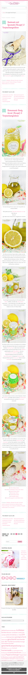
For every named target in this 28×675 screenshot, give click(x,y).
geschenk (11, 639)
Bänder (9, 632)
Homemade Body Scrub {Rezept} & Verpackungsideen (12, 113)
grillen (8, 648)
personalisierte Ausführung (11, 352)
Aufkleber (8, 80)
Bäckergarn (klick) (15, 493)
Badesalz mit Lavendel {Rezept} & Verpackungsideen (13, 25)
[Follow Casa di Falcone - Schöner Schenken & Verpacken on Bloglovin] (20, 579)
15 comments (11, 83)
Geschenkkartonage (19, 642)
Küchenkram (12, 504)
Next (6, 535)
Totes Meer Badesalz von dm (18, 211)
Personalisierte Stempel (7, 658)
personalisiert (18, 657)
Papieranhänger (13, 82)
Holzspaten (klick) (14, 496)
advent (4, 630)
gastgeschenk (20, 637)
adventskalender (11, 630)
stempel (20, 660)
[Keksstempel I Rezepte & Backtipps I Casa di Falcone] (14, 605)
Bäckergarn (16, 357)
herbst (10, 648)
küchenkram (16, 652)
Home (4, 12)
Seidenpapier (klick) (14, 494)
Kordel (9, 652)
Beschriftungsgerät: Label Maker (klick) (14, 498)
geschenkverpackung (11, 645)
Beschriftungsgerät (8, 356)
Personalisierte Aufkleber (15, 505)
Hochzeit (21, 80)
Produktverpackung (19, 658)
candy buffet (5, 635)
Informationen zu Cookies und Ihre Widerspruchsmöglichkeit (14, 669)
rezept (3, 660)
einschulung (3, 637)
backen (4, 632)
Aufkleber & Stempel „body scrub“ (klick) (14, 489)
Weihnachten (5, 83)
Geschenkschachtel (7, 643)
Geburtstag (4, 639)
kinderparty (4, 652)
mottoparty (23, 652)
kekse (13, 650)
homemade (6, 650)
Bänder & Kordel (14, 80)
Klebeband (19, 356)
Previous (4, 534)
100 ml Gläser (20, 301)
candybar (15, 632)
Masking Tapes (19, 504)
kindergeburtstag (18, 650)
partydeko (10, 657)
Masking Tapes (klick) (14, 491)
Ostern (3, 655)
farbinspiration (10, 637)
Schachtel (9, 660)
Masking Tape (10, 347)
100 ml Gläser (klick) (14, 487)
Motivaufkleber (16, 351)
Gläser (6, 301)
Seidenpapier (23, 397)
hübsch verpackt (5, 82)
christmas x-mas (16, 635)
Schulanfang (14, 660)
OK (14, 672)
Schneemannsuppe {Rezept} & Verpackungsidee (6, 100)
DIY (23, 634)
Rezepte (19, 82)
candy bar (21, 632)
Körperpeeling (8, 75)
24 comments (11, 507)
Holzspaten (9, 359)
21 (3, 535)
